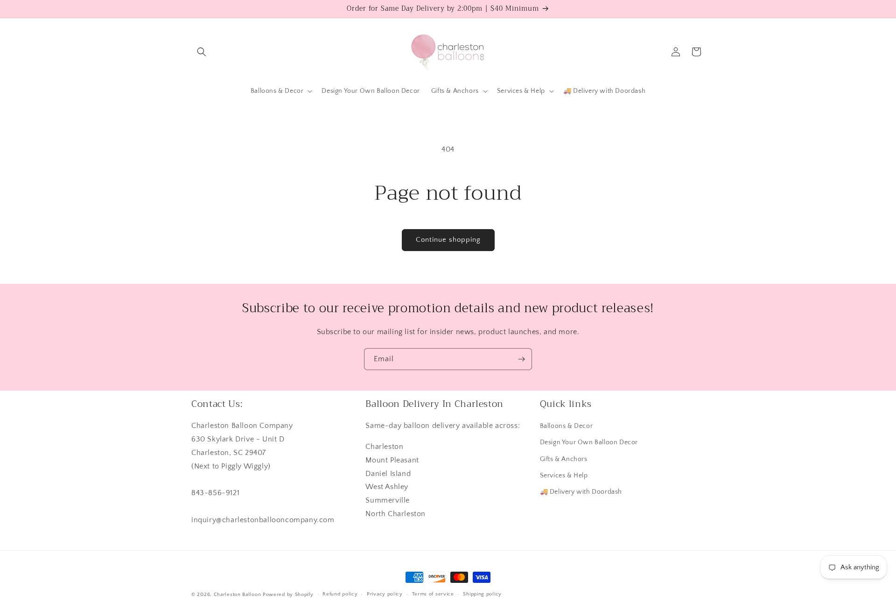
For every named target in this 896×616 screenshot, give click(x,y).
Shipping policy (482, 594)
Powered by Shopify (288, 594)
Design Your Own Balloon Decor (589, 442)
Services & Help (564, 475)
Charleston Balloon (237, 594)
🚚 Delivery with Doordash (581, 492)
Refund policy (339, 594)
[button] (201, 52)
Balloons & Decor (566, 426)
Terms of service (433, 594)
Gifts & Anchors (564, 459)
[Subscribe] (521, 359)
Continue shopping (448, 240)
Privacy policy (385, 594)
